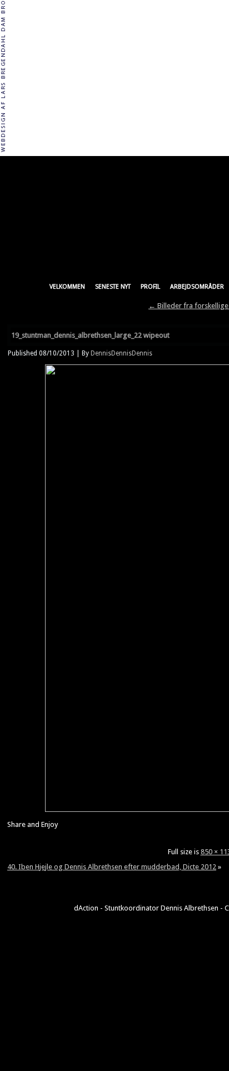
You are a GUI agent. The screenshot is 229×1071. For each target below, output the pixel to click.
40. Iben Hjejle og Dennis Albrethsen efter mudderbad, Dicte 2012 (111, 867)
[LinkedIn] (25, 834)
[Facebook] (13, 834)
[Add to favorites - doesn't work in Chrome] (50, 834)
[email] (62, 834)
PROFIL (150, 286)
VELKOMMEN (67, 286)
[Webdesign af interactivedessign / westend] (3, 150)
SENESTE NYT (113, 286)
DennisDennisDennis (121, 353)
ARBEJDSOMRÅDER (197, 286)
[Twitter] (37, 834)
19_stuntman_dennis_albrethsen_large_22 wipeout (90, 335)
